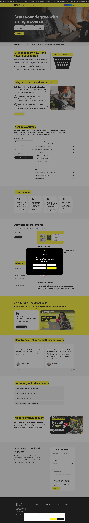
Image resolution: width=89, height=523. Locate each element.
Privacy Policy (53, 515)
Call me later (51, 268)
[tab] (44, 251)
